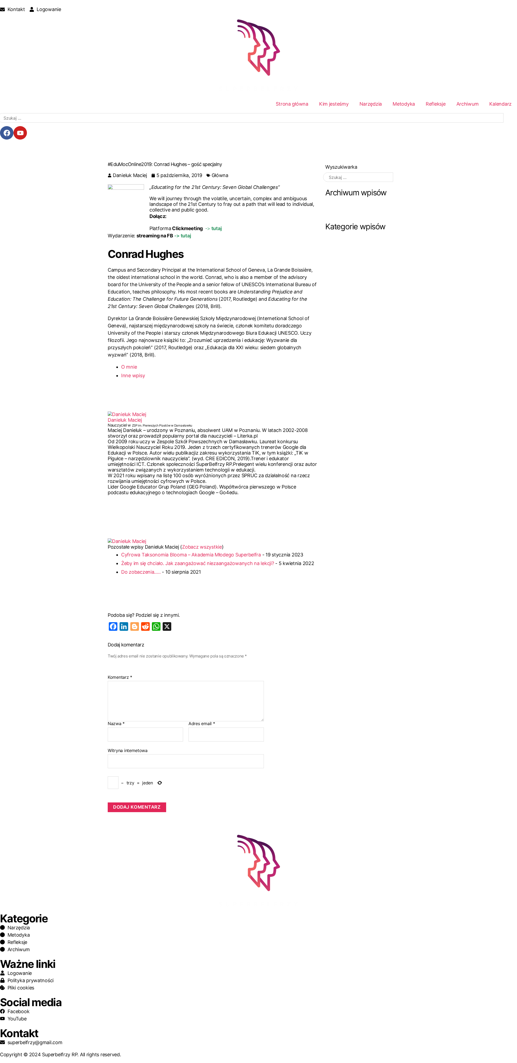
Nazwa (116, 723)
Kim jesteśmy (334, 104)
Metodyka (404, 104)
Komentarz (120, 677)
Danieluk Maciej (125, 420)
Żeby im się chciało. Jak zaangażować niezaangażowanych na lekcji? (197, 563)
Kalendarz (500, 104)
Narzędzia (370, 104)
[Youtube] (20, 133)
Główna (220, 175)
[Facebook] (6, 133)
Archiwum (467, 104)
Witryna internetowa (128, 750)
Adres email (201, 723)
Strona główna (292, 104)
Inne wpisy (133, 375)
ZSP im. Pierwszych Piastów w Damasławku (162, 425)
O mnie (129, 367)
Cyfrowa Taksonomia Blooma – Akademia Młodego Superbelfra (191, 555)
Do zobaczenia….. (141, 572)
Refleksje (436, 104)
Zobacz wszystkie (202, 547)
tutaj (216, 228)
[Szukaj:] (358, 177)
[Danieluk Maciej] (212, 414)
